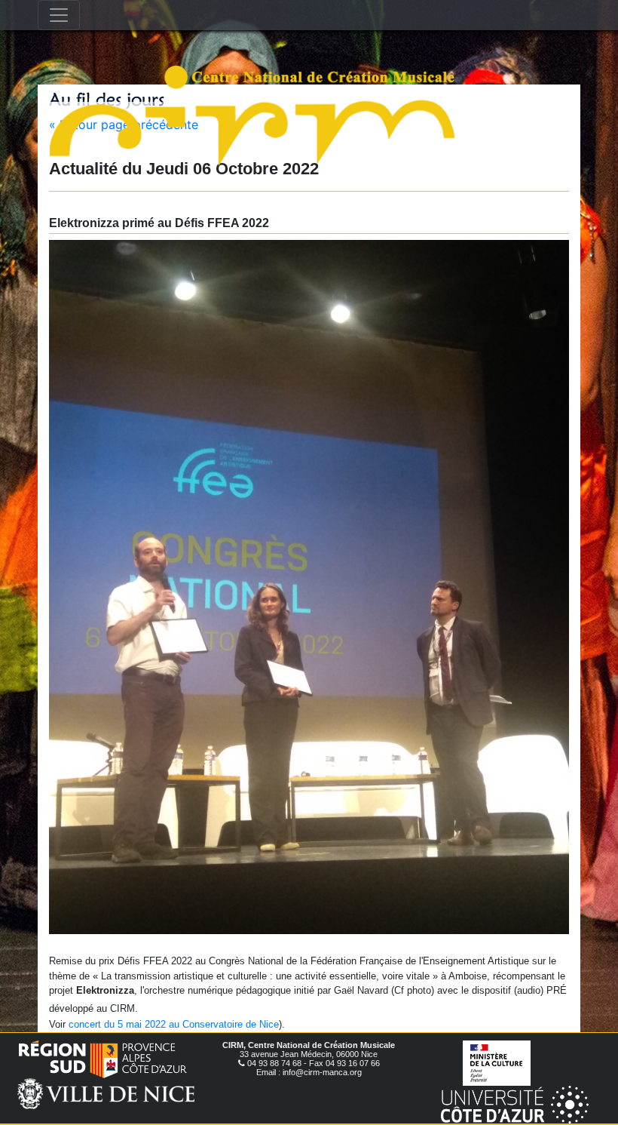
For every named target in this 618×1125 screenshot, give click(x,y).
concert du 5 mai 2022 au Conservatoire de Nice (174, 1024)
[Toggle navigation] (59, 15)
